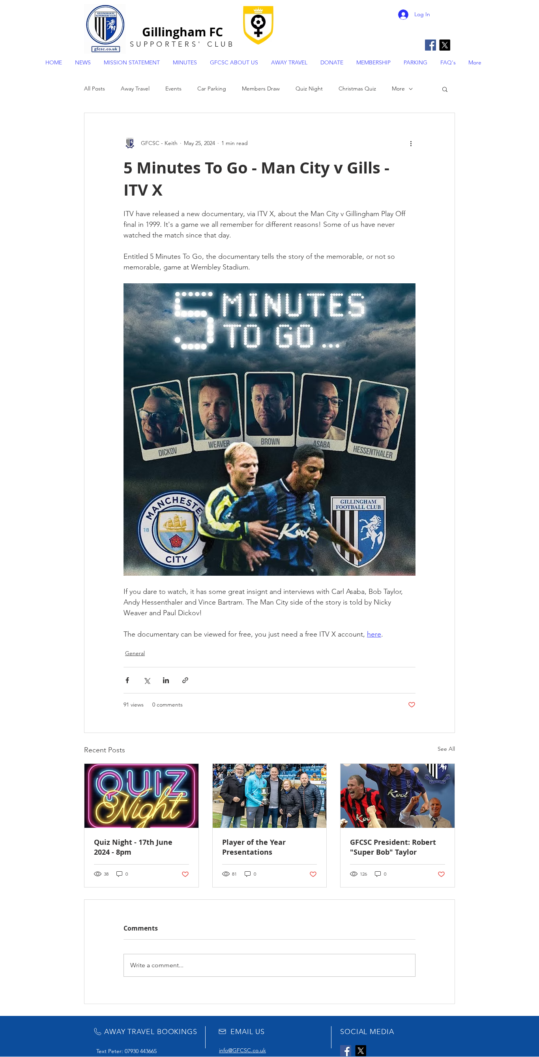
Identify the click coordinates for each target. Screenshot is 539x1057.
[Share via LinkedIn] (166, 680)
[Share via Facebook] (127, 680)
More (398, 88)
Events (173, 88)
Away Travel (135, 88)
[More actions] (410, 143)
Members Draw (261, 88)
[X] (444, 45)
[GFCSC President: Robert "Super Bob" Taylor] (398, 796)
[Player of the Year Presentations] (270, 796)
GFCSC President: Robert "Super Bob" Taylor (393, 847)
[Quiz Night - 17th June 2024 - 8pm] (141, 796)
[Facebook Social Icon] (430, 45)
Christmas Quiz (357, 88)
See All (446, 748)
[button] (445, 89)
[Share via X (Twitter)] (146, 680)
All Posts (94, 88)
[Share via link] (185, 680)
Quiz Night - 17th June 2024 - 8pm (133, 847)
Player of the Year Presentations (254, 847)
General (135, 653)
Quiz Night (309, 88)
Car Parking (211, 88)
